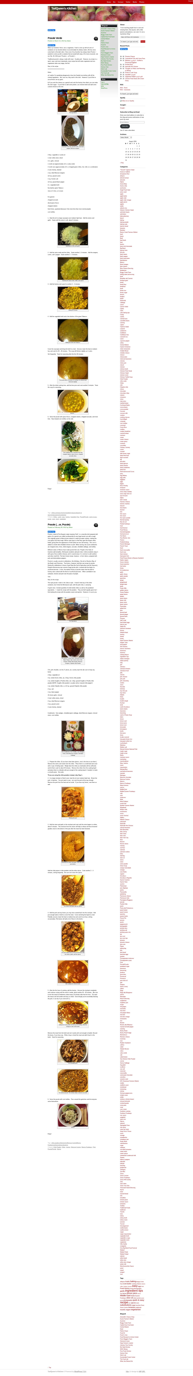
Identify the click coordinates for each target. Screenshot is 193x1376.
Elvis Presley (124, 485)
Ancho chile (123, 186)
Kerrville (122, 687)
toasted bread (124, 1193)
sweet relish (123, 1151)
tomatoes (123, 1204)
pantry (122, 890)
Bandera (122, 230)
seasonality (123, 1073)
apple (121, 194)
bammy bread (124, 226)
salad (121, 1047)
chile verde (123, 381)
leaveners (123, 711)
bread (121, 282)
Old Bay (122, 856)
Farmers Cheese (125, 501)
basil (121, 234)
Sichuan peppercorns (126, 1093)
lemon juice (123, 723)
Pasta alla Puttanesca (126, 908)
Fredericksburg (124, 542)
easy (59, 513)
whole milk (123, 1264)
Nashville (122, 823)
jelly (121, 672)
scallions (122, 1067)
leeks (121, 717)
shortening (123, 1089)
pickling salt (123, 930)
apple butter (123, 196)
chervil (122, 365)
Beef (121, 238)
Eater (121, 1329)
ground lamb (123, 616)
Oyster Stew (123, 882)
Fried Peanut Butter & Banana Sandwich (132, 558)
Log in (103, 82)
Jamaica (122, 666)
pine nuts (122, 944)
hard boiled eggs (125, 622)
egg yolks (123, 477)
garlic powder (124, 576)
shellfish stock (124, 1085)
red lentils (123, 1008)
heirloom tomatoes (125, 628)
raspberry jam (124, 1002)
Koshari (122, 703)
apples (122, 204)
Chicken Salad (124, 373)
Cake (121, 310)
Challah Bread (124, 351)
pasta (121, 906)
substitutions (124, 1143)
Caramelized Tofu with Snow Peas (135, 58)
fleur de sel (123, 522)
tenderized (123, 1167)
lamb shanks (124, 709)
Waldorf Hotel (124, 1252)
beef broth (123, 240)
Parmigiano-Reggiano (126, 900)
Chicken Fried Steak (126, 371)
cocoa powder (124, 409)
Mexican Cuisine (72, 1143)
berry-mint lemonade (126, 246)
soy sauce (123, 1115)
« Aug (121, 162)
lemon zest (123, 725)
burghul (122, 296)
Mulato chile (123, 809)
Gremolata (123, 606)
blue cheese (123, 266)
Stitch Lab (123, 1355)
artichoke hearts (124, 212)
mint (121, 795)
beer (121, 242)
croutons (122, 443)
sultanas (122, 1147)
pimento (122, 940)
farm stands (123, 499)
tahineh (122, 1163)
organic (122, 874)
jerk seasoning (124, 681)
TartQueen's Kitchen (63, 8)
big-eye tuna (123, 250)
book (121, 276)
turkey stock (123, 1220)
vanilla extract (124, 1230)
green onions (124, 604)
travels (122, 1310)
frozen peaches (124, 564)
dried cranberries (125, 467)
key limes (123, 693)
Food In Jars (123, 1335)
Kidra (121, 697)
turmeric (122, 1222)
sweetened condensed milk (128, 1155)
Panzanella (123, 892)
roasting (122, 1029)
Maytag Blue (123, 769)
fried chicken (124, 554)
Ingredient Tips (75, 517)
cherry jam (123, 363)
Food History (124, 530)
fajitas (122, 497)
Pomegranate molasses (127, 958)
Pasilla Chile (123, 904)
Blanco (122, 262)
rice (121, 1020)
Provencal (123, 976)
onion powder (124, 864)
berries (122, 244)
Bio (114, 2)
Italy (121, 662)
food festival (123, 528)
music (122, 813)
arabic (122, 206)
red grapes (123, 1006)
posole (75, 513)
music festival (124, 815)
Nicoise (122, 841)
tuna (121, 1214)
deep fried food (124, 455)
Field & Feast (124, 1331)
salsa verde (123, 1053)
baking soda (123, 224)
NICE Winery (124, 1349)
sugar (121, 1145)
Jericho (122, 674)
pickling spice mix (125, 932)
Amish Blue (123, 184)
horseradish (123, 644)
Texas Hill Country (125, 1179)
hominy (63, 513)
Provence (123, 978)
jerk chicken (123, 676)
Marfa (121, 755)
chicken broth (124, 369)
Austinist (122, 1321)
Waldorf (122, 1250)
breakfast (123, 286)
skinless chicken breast (127, 1099)
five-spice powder (125, 518)
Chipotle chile (124, 387)
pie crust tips (124, 938)
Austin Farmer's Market (127, 1319)
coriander (122, 421)
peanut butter (124, 916)
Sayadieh (123, 1065)
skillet (122, 1097)
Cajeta (122, 308)
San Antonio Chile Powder (127, 1059)
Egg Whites (123, 475)
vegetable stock (124, 1240)
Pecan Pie (123, 918)
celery (122, 343)
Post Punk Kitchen (125, 1351)
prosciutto (123, 974)
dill (121, 459)
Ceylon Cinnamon (125, 347)
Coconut (122, 411)
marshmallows (124, 761)
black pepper (124, 256)
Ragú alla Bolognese (126, 992)
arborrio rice (123, 208)
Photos (141, 2)
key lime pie (123, 691)
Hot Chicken (123, 646)
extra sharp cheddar (126, 491)
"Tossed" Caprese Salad (127, 170)
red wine (122, 1014)
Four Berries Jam (125, 538)
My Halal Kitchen (125, 1347)
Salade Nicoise (124, 1049)
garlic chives (123, 574)
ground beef (123, 612)
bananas (122, 228)
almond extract (124, 178)
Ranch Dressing (124, 998)
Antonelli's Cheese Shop (127, 1317)
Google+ (122, 108)
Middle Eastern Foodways (127, 791)
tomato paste (124, 1199)
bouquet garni (124, 280)
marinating (123, 759)
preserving (123, 970)
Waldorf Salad (124, 1254)
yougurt (122, 1272)
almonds (122, 180)
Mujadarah (123, 807)
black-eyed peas (125, 258)
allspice (122, 176)
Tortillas (122, 1206)
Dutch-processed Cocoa (127, 471)
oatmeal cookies (125, 851)
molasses (123, 797)
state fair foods (124, 1129)
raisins (122, 994)
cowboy (122, 429)
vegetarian (63, 515)
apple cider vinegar (125, 200)
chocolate (123, 391)
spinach (122, 1123)
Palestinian (123, 886)
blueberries (123, 270)
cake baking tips (125, 312)
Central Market (124, 345)
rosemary (123, 1039)
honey (122, 638)
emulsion (122, 487)
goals (121, 586)
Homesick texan (125, 1341)
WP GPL (142, 1371)
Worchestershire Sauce (127, 1266)
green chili (123, 600)
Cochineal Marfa (125, 405)
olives (122, 860)
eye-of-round (123, 495)
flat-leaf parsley (124, 520)
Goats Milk (123, 588)
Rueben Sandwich (125, 1043)
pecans (122, 920)
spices (66, 1145)
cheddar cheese (124, 353)
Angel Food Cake (125, 190)
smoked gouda (124, 1103)
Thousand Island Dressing (127, 1187)
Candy (122, 314)
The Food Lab (124, 1359)
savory (122, 1061)
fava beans (123, 508)
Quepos (122, 984)
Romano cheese (125, 1037)
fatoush (122, 506)
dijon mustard (124, 457)
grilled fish (123, 608)
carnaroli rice (124, 337)
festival (122, 510)
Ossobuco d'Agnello (126, 878)
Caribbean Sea (124, 335)
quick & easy (93, 517)
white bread (123, 1258)
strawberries (123, 1137)
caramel (122, 328)
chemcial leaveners (125, 359)
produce (122, 972)
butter (121, 298)
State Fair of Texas (125, 1131)
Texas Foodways (125, 1177)
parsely (122, 902)
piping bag (123, 948)
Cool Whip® (123, 419)
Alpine (122, 182)
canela (122, 316)
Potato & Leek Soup (131, 72)
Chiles (55, 517)
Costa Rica (123, 427)
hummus (122, 652)
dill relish (122, 461)
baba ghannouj (124, 216)
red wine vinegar (125, 1016)
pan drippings (124, 888)
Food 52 (122, 1333)
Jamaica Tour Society (126, 1345)
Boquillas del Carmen (126, 278)
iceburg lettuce (124, 654)
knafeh (122, 699)
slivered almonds (125, 1101)
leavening (123, 713)
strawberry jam (124, 1139)
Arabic (127, 1281)
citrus (121, 399)
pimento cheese (124, 942)
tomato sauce (124, 1202)
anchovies (123, 188)
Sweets (122, 1157)
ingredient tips (69, 513)
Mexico (122, 781)
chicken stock (124, 375)
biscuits (122, 252)
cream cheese (124, 439)
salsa (121, 1051)
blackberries (123, 260)
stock (58, 515)
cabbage (122, 302)
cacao (122, 304)
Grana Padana (124, 592)
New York (123, 835)
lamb (121, 705)
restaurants (123, 1018)
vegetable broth (124, 1236)
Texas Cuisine (124, 1175)
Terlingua (122, 1169)
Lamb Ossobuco (125, 707)
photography (123, 926)
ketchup (122, 689)
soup (55, 515)
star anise (123, 1127)
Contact (120, 2)
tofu (121, 1195)
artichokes (123, 214)
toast (121, 1191)
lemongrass (123, 729)
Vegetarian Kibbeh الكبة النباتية (134, 76)
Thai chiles (123, 1183)
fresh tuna (123, 552)
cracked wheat (124, 433)
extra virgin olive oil (125, 493)
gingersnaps (123, 584)
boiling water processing (127, 274)
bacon (122, 218)
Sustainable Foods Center (127, 1357)
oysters (122, 884)
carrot (121, 339)
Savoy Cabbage (124, 1063)
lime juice (123, 733)
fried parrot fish (124, 556)
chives (122, 389)
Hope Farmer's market (126, 1343)
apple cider (123, 198)
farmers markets (125, 503)
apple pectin (123, 202)
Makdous (122, 745)
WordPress (104, 88)
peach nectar (124, 912)
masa (121, 765)
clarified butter (124, 403)
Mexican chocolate (125, 777)
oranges (122, 870)
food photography (125, 532)
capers (122, 324)
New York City (124, 837)
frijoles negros (124, 560)
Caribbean (123, 333)
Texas (122, 1173)
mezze (122, 787)
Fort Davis (123, 536)
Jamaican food (124, 670)
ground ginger (124, 614)
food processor (124, 534)
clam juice (123, 401)
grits (121, 610)
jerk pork (122, 679)
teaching (122, 1165)
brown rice (123, 290)
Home (109, 2)
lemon (122, 719)
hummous (123, 650)
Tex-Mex (122, 1171)
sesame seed (124, 1079)
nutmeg (122, 845)
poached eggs (124, 954)
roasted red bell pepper (126, 1026)
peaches (122, 914)
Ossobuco (123, 876)
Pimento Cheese (130, 56)
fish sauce (123, 514)
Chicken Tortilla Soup (126, 377)
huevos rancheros (125, 648)
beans (122, 236)
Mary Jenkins (124, 763)
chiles (53, 513)
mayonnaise (123, 767)
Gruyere (122, 618)
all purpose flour (124, 174)
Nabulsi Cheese (124, 819)
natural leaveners (125, 827)
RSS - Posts (123, 88)
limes (121, 735)
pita (121, 950)
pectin (122, 922)
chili (121, 385)
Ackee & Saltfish (125, 172)
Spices (59, 1149)
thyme (122, 1189)
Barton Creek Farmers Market (128, 232)
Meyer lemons (124, 785)
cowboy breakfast (125, 431)
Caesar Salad (124, 306)
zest (121, 1274)
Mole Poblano (124, 801)
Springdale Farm (125, 1125)
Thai (121, 1181)
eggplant (122, 479)
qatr (121, 982)
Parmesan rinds (124, 898)
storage (122, 1135)
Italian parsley (124, 660)
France (122, 540)
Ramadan (123, 996)
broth (121, 288)
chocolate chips (124, 393)
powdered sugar (124, 966)
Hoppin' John (124, 642)
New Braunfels (124, 829)
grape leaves (124, 594)
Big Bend (122, 248)
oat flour (122, 847)
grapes (122, 596)
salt (121, 1055)
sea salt (122, 1069)
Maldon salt (123, 747)
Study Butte (123, 1141)
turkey (122, 1216)
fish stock (123, 516)
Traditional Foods (125, 1208)
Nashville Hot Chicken (131, 66)
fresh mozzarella (125, 550)
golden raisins (124, 590)
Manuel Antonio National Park (128, 749)
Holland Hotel (124, 632)
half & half (123, 620)
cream (122, 437)
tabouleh (122, 1161)
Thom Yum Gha (124, 1185)
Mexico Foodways (87, 1147)
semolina (122, 1077)
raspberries (123, 1000)
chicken (122, 367)
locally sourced (124, 737)
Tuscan (122, 1224)
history (122, 630)
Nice (121, 839)
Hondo (122, 636)
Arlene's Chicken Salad (127, 210)
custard (122, 451)
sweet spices (124, 1153)
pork (55, 1145)
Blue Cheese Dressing (126, 268)
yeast (121, 1268)
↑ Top (49, 1367)
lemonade (123, 727)
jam (121, 664)
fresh (121, 548)
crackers (122, 435)
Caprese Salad (124, 326)
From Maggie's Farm (126, 1339)
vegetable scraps (125, 1238)
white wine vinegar (125, 1262)
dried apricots (124, 463)
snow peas (123, 1105)
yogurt (122, 1270)
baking (122, 220)
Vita (127, 1371)
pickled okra (123, 928)
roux (121, 1041)
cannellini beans (124, 320)
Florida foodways (125, 524)
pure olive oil (123, 980)
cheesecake (123, 357)
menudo (122, 773)
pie (121, 934)
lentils (122, 731)
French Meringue (125, 544)
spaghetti (122, 1117)
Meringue (122, 775)
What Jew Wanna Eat (126, 1361)
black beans (123, 254)
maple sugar (123, 751)
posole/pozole (60, 1145)
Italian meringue (124, 658)
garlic (121, 572)
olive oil (122, 858)
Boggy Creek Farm (125, 272)
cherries (122, 361)
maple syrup (123, 753)
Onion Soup (123, 866)
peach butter (123, 910)
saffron (122, 1045)
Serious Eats (124, 1353)
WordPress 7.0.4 (80, 1371)
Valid (105, 84)
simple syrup (124, 1095)
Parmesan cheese (125, 896)
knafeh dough (124, 701)
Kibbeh (122, 695)
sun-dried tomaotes (125, 1149)
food (121, 526)
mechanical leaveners (126, 771)
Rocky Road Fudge (125, 1033)
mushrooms (123, 811)
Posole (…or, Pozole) (59, 524)
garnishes (123, 578)
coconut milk (124, 413)
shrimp (122, 1091)
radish (122, 988)
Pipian (122, 946)
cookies (122, 415)
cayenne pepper (124, 341)
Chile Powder (57, 1147)
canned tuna (123, 318)
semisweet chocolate (126, 1075)
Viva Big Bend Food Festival (128, 1248)
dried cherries (124, 465)
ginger (122, 580)
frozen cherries (124, 562)
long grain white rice (126, 741)
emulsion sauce (124, 489)
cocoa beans (124, 407)
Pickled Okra (129, 64)
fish (121, 512)
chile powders (55, 1143)
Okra (121, 854)
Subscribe (125, 126)
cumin (56, 513)
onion (121, 862)
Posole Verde (55, 38)
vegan (122, 1232)
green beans (123, 598)
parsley (139, 1298)
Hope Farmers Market (126, 640)
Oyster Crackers (125, 880)
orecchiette (123, 872)
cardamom (123, 331)
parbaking (123, 894)
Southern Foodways (126, 1113)
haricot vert (123, 624)
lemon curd (123, 721)
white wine (123, 1260)
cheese (122, 355)
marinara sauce (124, 757)
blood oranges (124, 264)
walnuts (122, 1256)
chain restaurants (125, 349)
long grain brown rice (126, 739)
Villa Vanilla (123, 1244)
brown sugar (123, 292)
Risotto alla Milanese (126, 1024)
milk (121, 793)
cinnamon (123, 397)
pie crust (122, 936)
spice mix (123, 1119)
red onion (122, 1010)
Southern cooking (125, 1111)
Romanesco (123, 1035)
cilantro (122, 395)
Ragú (121, 990)
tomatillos (123, 1197)
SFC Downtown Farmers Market (129, 1081)
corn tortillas (123, 423)
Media (135, 2)
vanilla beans (124, 1228)
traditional (138, 1307)
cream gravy (123, 441)
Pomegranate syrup (125, 960)
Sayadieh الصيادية (130, 74)
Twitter (128, 2)
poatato (122, 956)
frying (121, 568)
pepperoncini (123, 924)
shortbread (123, 1087)
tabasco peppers (125, 1159)
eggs (121, 481)
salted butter (123, 1057)
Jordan (122, 683)
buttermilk (123, 300)
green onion (123, 602)
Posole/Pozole (84, 517)
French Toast (124, 546)
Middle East (123, 789)
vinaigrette (123, 1246)
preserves (123, 968)
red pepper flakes (125, 1012)
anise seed (123, 192)
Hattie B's (123, 626)
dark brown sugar (125, 453)
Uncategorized (124, 1226)
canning (122, 322)
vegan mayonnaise (125, 1234)
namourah (123, 821)
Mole (121, 799)
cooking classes (125, 417)
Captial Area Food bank (127, 1325)
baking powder (124, 222)
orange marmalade (125, 868)
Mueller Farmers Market (127, 805)
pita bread (123, 952)
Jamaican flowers (125, 668)
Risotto (122, 1022)
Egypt (122, 483)
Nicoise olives (124, 843)
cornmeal (122, 425)
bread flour (123, 284)
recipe (52, 515)
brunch (122, 294)
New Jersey (123, 831)
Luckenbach (123, 743)
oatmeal (122, 849)
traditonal (122, 1210)
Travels (122, 1212)
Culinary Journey (125, 447)
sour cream (123, 1109)
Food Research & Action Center (129, 1337)
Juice (121, 685)
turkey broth (123, 1218)
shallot (122, 1083)
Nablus (122, 817)
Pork (94, 1147)
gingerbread (123, 582)
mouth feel (123, 803)
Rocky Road (123, 1031)
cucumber (123, 445)
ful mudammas (124, 570)
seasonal (122, 1071)
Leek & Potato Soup (126, 715)
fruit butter (123, 566)
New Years (123, 833)
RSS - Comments (125, 90)
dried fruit (123, 469)
